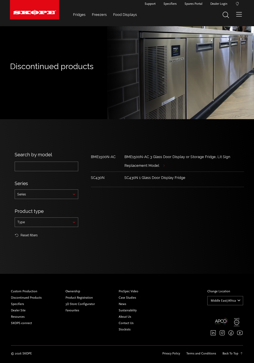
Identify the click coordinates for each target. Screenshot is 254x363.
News (122, 304)
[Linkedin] (213, 333)
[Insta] (222, 333)
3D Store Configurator (80, 304)
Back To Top (230, 353)
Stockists (125, 329)
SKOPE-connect (21, 323)
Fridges (79, 15)
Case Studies (127, 297)
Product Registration (79, 297)
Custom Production (24, 291)
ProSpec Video (128, 291)
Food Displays (125, 15)
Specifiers (170, 4)
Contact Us (126, 323)
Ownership (72, 291)
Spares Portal (193, 4)
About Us (125, 317)
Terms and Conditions (201, 353)
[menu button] (240, 16)
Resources (18, 317)
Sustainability (128, 310)
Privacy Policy (171, 353)
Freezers (99, 15)
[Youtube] (240, 333)
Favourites (72, 310)
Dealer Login (218, 4)
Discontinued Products (26, 297)
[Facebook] (231, 333)
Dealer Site (18, 310)
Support (150, 4)
